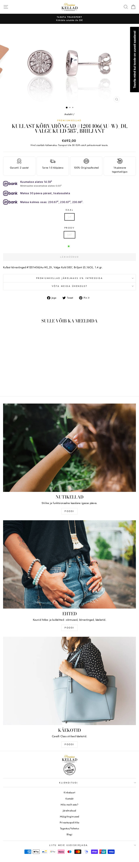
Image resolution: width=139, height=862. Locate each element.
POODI (69, 511)
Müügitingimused (69, 816)
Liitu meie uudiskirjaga (68, 845)
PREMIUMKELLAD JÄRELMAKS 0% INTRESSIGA (69, 278)
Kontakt (69, 798)
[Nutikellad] (69, 448)
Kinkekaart (69, 792)
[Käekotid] (69, 681)
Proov (69, 227)
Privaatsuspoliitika (69, 822)
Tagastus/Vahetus (69, 828)
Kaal (69, 209)
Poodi (69, 627)
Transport (62, 145)
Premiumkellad (69, 120)
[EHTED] (69, 564)
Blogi (69, 834)
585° (69, 235)
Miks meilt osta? (69, 804)
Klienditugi (68, 782)
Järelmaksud (69, 810)
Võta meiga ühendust (69, 286)
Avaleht (68, 114)
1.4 (69, 217)
